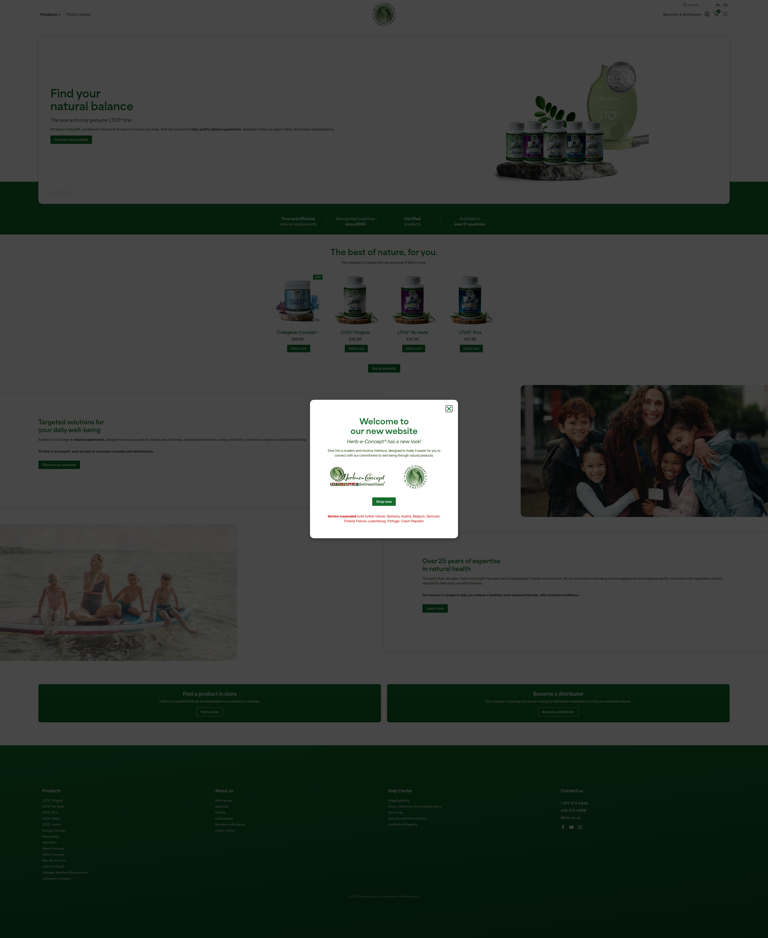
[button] (449, 409)
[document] (384, 469)
